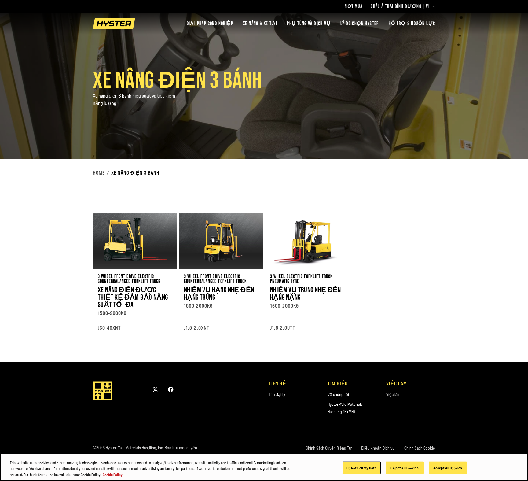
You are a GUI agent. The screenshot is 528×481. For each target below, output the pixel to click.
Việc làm (393, 394)
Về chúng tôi (338, 394)
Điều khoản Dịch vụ (378, 448)
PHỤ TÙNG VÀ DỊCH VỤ (309, 23)
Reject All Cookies (404, 467)
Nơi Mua (353, 6)
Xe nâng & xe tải (260, 23)
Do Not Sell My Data (361, 467)
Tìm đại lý (277, 394)
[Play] (509, 140)
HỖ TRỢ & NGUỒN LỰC (412, 23)
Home (99, 173)
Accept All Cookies (447, 467)
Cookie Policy (113, 474)
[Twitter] (155, 389)
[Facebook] (170, 389)
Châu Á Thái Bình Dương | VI (400, 6)
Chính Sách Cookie (419, 448)
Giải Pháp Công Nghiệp (210, 23)
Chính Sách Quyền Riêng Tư (329, 448)
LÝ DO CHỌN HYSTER (359, 23)
